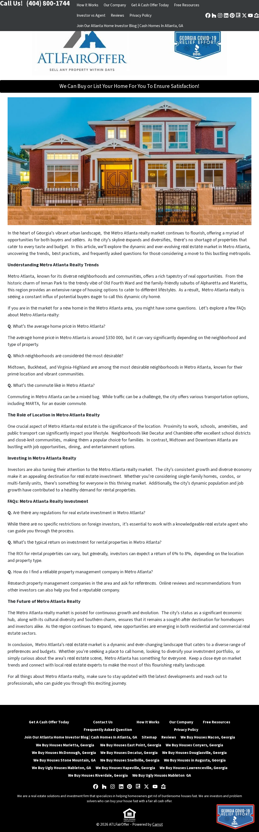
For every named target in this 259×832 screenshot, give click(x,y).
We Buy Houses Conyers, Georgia (194, 745)
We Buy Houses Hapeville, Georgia (125, 768)
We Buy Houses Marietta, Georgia (66, 745)
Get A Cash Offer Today (150, 5)
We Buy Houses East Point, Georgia (130, 745)
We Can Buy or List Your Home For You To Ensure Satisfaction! (129, 86)
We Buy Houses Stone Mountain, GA (64, 760)
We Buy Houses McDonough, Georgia (64, 752)
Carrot (157, 824)
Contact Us (103, 722)
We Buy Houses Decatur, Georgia (129, 752)
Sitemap (149, 737)
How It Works (87, 5)
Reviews (117, 15)
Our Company (115, 5)
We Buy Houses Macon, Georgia (208, 737)
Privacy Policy (141, 15)
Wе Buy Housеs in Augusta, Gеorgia (195, 760)
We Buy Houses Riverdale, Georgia (98, 775)
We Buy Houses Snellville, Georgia (129, 760)
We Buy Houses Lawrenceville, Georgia (193, 768)
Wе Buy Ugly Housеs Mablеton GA (161, 775)
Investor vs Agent (91, 15)
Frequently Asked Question (108, 729)
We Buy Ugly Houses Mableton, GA (61, 768)
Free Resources (186, 5)
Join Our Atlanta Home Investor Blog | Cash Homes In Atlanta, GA (130, 26)
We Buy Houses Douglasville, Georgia (194, 752)
